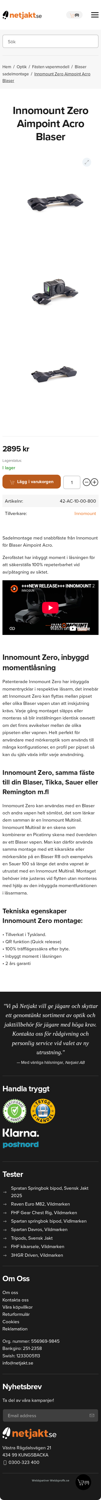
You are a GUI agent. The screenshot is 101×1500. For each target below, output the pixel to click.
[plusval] (95, 482)
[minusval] (87, 482)
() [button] (87, 1482)
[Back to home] (22, 14)
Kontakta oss (15, 1299)
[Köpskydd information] (14, 1111)
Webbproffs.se (59, 1480)
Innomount (85, 513)
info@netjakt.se (17, 1362)
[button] (74, 15)
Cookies (10, 1321)
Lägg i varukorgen (35, 481)
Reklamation (14, 1328)
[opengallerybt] (86, 162)
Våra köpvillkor (17, 1306)
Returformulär (16, 1314)
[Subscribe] (92, 1415)
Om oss (10, 1292)
